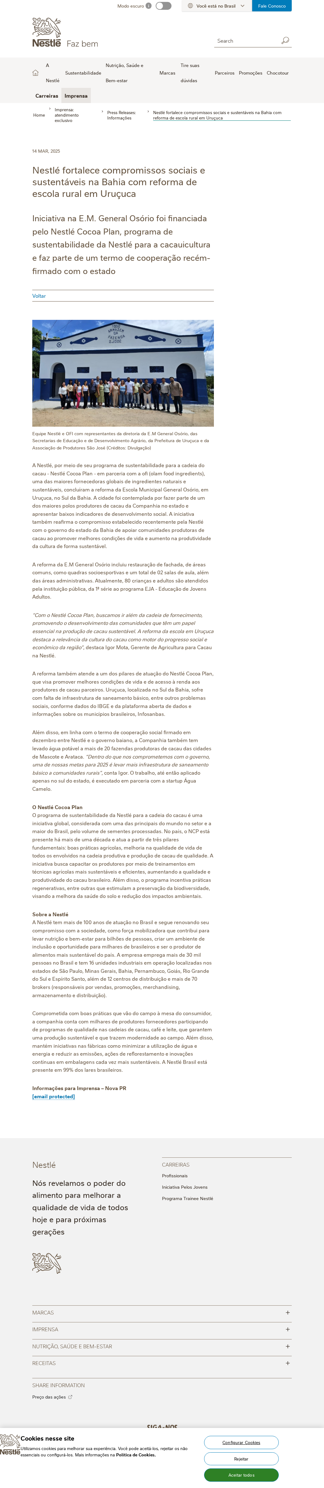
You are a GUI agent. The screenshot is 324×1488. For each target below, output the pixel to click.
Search (285, 40)
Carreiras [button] (46, 95)
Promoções (250, 73)
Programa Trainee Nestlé (187, 1198)
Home (35, 73)
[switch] (163, 6)
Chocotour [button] (278, 73)
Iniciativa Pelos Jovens (185, 1187)
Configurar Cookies (241, 1442)
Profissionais (175, 1175)
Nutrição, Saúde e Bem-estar (161, 1345)
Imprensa (76, 95)
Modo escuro (130, 6)
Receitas (161, 1362)
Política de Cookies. (136, 1454)
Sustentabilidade (83, 73)
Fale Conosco (272, 6)
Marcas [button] (167, 73)
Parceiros (224, 73)
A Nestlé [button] (52, 72)
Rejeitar (241, 1458)
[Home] (89, 32)
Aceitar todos (241, 1475)
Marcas (161, 1311)
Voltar (39, 295)
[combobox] (245, 40)
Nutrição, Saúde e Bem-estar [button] (124, 72)
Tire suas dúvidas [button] (190, 72)
